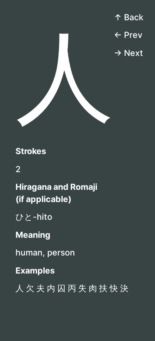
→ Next (128, 53)
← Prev (128, 35)
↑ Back (128, 17)
